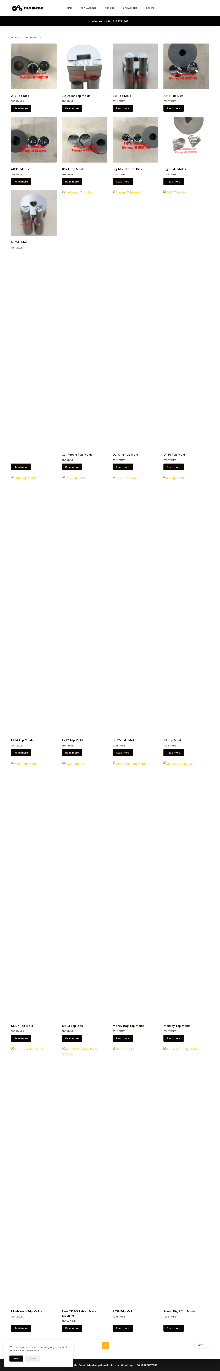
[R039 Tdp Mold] (135, 1176)
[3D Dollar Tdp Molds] (85, 66)
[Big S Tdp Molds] (186, 140)
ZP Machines (130, 8)
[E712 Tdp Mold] (85, 605)
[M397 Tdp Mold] (34, 890)
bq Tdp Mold (19, 242)
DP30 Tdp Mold (174, 454)
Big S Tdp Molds (174, 169)
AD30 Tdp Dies (21, 169)
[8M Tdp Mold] (135, 66)
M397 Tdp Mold (22, 1026)
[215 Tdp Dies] (34, 66)
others (150, 8)
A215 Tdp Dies (173, 96)
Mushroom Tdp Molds (26, 1311)
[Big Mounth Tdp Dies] (135, 140)
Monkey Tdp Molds (176, 1026)
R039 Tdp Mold (123, 1311)
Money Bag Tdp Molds (128, 1026)
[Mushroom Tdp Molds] (34, 1176)
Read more (21, 108)
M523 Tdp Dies (72, 1026)
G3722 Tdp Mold (124, 740)
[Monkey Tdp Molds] (186, 890)
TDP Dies (109, 8)
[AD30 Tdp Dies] (34, 140)
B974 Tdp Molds (73, 169)
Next (200, 1345)
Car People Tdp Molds (77, 454)
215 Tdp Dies (20, 96)
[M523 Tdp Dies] (85, 890)
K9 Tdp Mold (172, 740)
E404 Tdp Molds (22, 740)
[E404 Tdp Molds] (34, 605)
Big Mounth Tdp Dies (127, 169)
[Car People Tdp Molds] (85, 319)
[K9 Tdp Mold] (186, 605)
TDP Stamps (17, 101)
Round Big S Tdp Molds (179, 1311)
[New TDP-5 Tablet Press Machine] (85, 1176)
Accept (16, 1358)
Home (69, 8)
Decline (32, 1358)
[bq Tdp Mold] (34, 213)
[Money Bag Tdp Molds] (135, 890)
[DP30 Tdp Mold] (186, 319)
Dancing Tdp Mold (125, 454)
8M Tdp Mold (122, 96)
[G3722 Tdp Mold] (135, 605)
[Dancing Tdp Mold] (135, 319)
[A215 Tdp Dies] (186, 66)
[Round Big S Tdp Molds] (186, 1176)
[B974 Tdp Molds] (85, 140)
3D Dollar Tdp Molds (76, 96)
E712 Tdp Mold (72, 740)
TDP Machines (88, 8)
